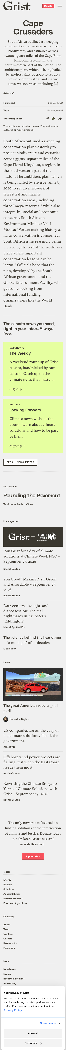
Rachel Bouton (11, 568)
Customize (31, 1043)
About (6, 924)
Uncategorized (55, 110)
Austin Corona (11, 773)
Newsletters (9, 969)
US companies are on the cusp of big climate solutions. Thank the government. (31, 735)
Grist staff (8, 93)
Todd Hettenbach (13, 504)
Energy (7, 879)
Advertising (9, 983)
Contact (8, 933)
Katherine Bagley (19, 719)
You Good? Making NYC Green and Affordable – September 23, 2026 (30, 584)
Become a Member (13, 978)
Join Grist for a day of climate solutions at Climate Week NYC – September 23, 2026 (31, 556)
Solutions (8, 889)
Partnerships (10, 943)
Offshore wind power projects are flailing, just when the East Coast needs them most (31, 762)
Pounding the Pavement (31, 495)
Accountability (11, 893)
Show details (48, 1023)
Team (6, 929)
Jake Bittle (9, 746)
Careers (7, 938)
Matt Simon (9, 648)
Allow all (33, 1033)
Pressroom (9, 947)
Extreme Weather (12, 898)
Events (7, 973)
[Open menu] (60, 6)
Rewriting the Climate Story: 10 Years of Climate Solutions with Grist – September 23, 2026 (30, 788)
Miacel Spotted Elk (14, 627)
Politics (7, 884)
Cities (29, 504)
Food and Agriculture (15, 903)
